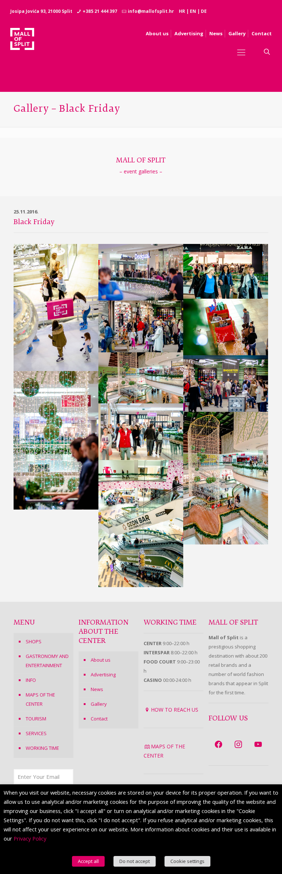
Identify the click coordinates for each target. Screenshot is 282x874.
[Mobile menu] (241, 52)
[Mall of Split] (22, 51)
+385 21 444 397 (100, 11)
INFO (31, 680)
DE (204, 11)
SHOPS (33, 641)
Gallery (99, 704)
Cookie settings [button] (187, 861)
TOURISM (36, 718)
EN (193, 11)
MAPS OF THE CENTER (40, 699)
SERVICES (36, 733)
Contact (99, 718)
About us (101, 660)
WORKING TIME (42, 748)
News (97, 689)
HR (182, 11)
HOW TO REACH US (174, 709)
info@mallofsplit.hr (151, 11)
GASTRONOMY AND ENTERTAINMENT (47, 661)
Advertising (103, 674)
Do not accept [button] (134, 861)
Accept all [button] (88, 861)
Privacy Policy (30, 838)
